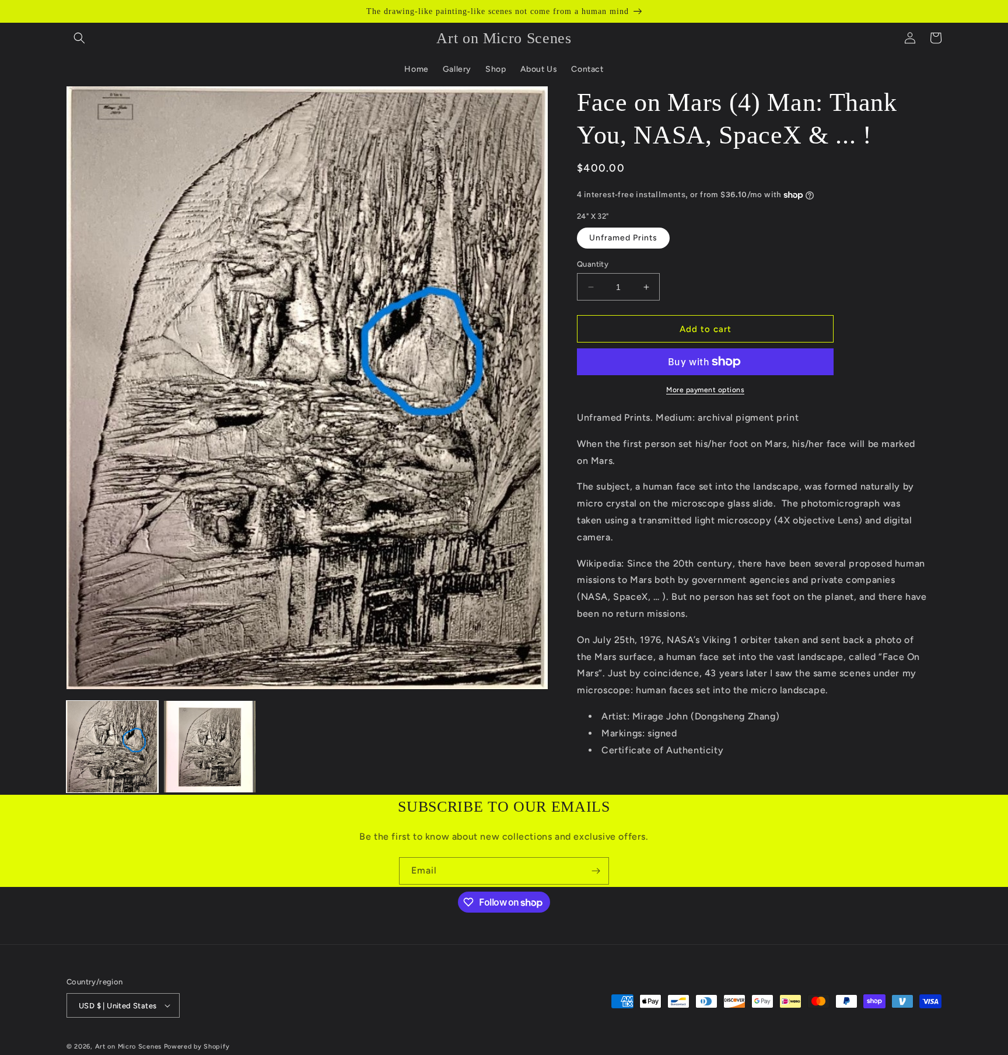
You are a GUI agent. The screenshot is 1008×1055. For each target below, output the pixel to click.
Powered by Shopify (197, 1046)
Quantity (592, 264)
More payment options (705, 390)
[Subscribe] (595, 871)
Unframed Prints (623, 238)
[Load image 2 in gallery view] (210, 746)
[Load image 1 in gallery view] (112, 746)
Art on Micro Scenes (128, 1046)
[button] (79, 38)
